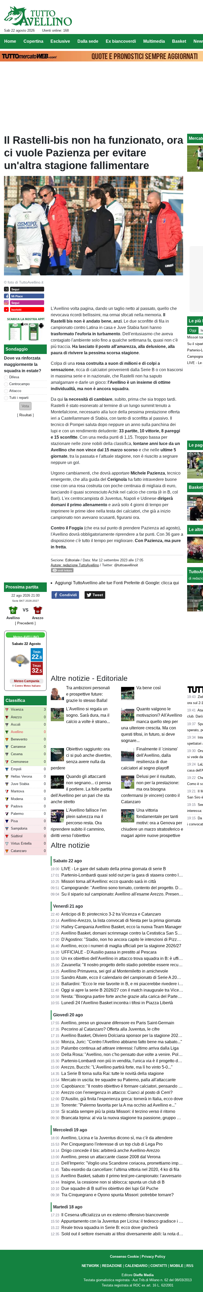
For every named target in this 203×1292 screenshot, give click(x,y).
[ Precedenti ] (25, 623)
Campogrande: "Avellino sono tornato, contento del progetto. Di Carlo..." (128, 888)
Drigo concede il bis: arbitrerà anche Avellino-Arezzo (110, 1150)
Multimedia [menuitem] (154, 41)
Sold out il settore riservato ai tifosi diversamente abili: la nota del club (126, 1234)
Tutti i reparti (19, 398)
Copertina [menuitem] (33, 41)
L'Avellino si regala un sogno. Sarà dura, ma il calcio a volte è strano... (88, 715)
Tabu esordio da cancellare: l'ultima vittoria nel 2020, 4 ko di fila (120, 1169)
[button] (25, 406)
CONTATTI (158, 1266)
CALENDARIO (136, 1266)
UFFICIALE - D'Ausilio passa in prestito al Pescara (108, 952)
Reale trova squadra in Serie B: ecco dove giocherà (109, 1227)
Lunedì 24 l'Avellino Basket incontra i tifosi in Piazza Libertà (117, 1003)
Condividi (67, 595)
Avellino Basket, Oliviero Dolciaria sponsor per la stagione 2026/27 (123, 1035)
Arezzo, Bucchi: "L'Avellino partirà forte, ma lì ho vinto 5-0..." (117, 1067)
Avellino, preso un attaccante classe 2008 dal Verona (110, 1157)
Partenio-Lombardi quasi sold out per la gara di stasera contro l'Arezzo (127, 875)
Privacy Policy (153, 1256)
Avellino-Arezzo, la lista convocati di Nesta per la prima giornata (121, 920)
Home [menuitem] (10, 41)
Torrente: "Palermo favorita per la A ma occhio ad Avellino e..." (118, 1105)
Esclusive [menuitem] (60, 41)
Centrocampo (19, 384)
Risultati (25, 415)
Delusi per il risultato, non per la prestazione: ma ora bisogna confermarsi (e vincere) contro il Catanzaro (150, 789)
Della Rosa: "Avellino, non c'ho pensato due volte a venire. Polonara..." (127, 1054)
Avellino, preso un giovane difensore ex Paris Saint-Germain (117, 1023)
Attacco (15, 391)
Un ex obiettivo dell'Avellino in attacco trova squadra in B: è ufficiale (124, 958)
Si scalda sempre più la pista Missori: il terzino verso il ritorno (118, 1111)
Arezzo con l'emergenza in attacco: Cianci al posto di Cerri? (117, 1092)
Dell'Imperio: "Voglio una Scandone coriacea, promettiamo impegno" (125, 1163)
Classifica (15, 700)
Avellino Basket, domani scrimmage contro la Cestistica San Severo (124, 933)
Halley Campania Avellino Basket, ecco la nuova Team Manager (121, 927)
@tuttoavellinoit (126, 565)
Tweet (97, 595)
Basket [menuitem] (179, 41)
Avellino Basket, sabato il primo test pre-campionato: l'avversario (121, 1176)
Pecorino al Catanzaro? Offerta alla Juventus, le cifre (110, 1029)
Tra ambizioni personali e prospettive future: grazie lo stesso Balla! (88, 694)
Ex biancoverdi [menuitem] (121, 41)
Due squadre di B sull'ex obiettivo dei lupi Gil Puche (109, 1188)
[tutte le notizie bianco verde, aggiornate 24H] (38, 16)
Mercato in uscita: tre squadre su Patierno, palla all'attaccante (118, 1080)
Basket (196, 487)
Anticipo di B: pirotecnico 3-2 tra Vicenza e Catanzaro (111, 914)
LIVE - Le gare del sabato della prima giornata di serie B (113, 869)
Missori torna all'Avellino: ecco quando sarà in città (108, 881)
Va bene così (148, 688)
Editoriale (72, 560)
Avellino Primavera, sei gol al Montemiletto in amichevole (114, 971)
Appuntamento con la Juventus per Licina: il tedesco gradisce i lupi (123, 1221)
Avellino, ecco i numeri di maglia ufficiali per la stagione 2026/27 (121, 946)
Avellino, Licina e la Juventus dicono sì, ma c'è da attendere (117, 1138)
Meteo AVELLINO (26, 637)
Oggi (192, 330)
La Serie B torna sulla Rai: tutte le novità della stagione (112, 1073)
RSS (189, 1266)
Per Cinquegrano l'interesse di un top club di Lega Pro (112, 1144)
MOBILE (176, 1266)
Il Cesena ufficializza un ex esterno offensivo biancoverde (115, 1215)
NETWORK (90, 1266)
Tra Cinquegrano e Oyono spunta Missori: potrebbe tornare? (117, 1195)
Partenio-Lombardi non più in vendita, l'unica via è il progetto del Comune (130, 1061)
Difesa (14, 377)
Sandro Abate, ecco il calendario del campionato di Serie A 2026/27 (124, 977)
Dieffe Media (143, 1275)
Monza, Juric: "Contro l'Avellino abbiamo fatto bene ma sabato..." (121, 1042)
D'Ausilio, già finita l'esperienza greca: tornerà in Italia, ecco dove (122, 1099)
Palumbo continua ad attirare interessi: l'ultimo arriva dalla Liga (120, 1048)
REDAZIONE (112, 1266)
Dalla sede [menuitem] (87, 41)
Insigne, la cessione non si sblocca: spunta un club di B (113, 1182)
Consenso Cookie (124, 1256)
